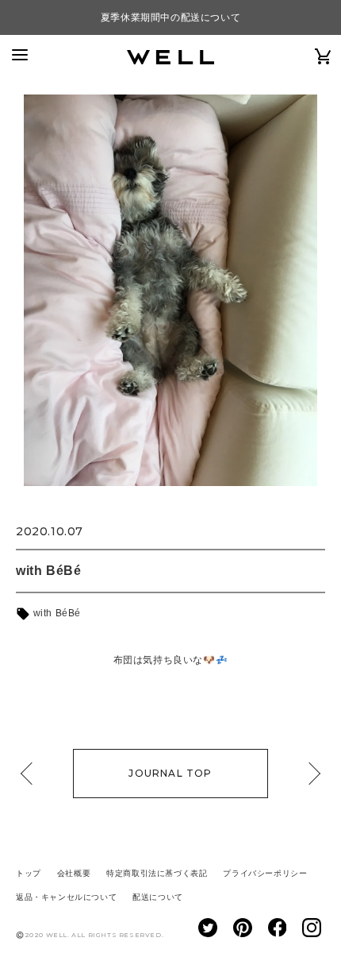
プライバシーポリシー (265, 873)
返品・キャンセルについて (66, 897)
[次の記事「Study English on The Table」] (309, 773)
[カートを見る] (323, 56)
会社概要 (73, 873)
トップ (28, 873)
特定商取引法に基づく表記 (156, 873)
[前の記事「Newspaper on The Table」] (32, 773)
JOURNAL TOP (170, 773)
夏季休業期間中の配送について (170, 17)
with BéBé (55, 613)
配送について (157, 897)
